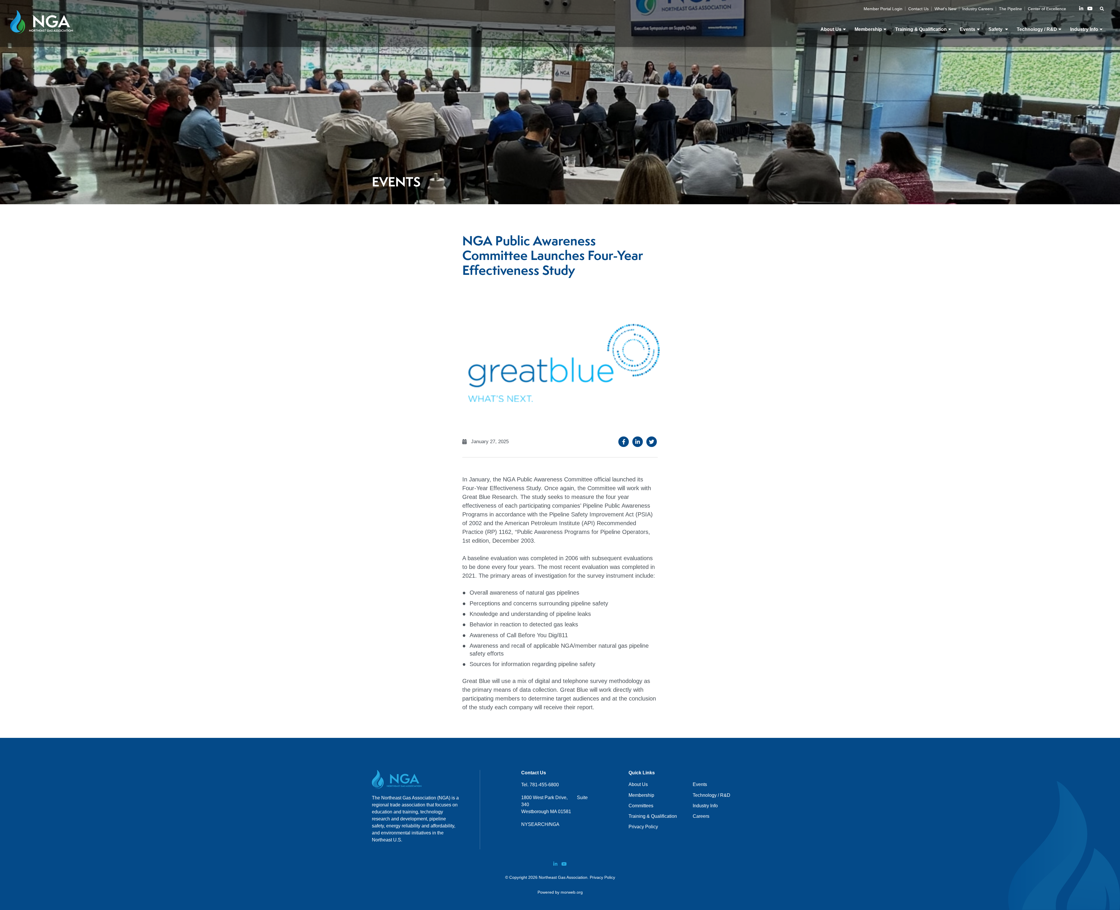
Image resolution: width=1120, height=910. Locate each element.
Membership (641, 795)
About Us (638, 784)
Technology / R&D (711, 795)
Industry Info (705, 805)
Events (700, 784)
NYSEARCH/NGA (540, 824)
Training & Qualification (653, 816)
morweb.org (572, 892)
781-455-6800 (544, 784)
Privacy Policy (643, 826)
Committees (641, 805)
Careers (701, 816)
